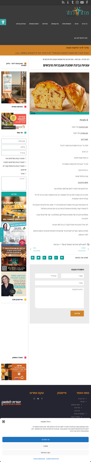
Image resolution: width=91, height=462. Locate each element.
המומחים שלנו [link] (79, 414)
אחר (22, 173)
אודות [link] (82, 401)
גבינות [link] (77, 59)
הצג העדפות (45, 452)
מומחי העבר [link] (75, 417)
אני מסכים (45, 439)
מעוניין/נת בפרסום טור (14, 158)
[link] (3, 22)
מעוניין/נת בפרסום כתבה (13, 162)
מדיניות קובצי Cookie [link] (52, 458)
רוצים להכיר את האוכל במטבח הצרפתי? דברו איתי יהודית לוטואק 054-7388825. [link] (52, 52)
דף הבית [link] (85, 59)
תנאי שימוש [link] (75, 405)
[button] (3, 421)
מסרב (45, 446)
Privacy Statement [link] (39, 458)
